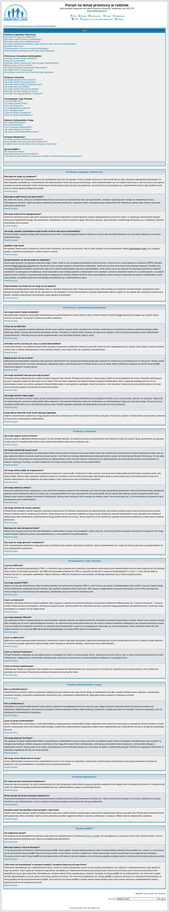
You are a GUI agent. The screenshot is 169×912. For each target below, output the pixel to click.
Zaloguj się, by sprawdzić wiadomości (98, 19)
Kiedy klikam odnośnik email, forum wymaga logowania (29, 72)
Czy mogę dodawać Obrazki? (17, 108)
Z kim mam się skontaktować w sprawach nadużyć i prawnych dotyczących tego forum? (43, 156)
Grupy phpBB (93, 836)
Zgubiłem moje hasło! (13, 46)
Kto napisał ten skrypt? (14, 151)
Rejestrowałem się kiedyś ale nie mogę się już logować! (29, 51)
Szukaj (83, 16)
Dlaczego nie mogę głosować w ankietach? (23, 93)
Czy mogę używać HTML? (16, 103)
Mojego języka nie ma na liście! (18, 65)
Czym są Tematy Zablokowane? (18, 115)
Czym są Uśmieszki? (13, 106)
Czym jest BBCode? (13, 101)
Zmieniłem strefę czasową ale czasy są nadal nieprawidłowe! (31, 63)
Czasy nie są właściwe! (14, 61)
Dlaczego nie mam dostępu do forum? (21, 91)
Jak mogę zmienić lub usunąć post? (20, 82)
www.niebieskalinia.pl (96, 11)
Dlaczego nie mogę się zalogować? (20, 37)
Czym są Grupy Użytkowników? (18, 127)
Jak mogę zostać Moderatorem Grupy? (21, 132)
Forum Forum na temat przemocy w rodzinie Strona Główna (30, 26)
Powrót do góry (11, 191)
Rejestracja (119, 16)
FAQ (74, 16)
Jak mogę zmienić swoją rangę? (18, 70)
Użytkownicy (96, 16)
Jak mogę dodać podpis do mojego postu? (23, 84)
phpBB (79, 908)
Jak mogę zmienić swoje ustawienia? (20, 58)
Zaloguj (120, 19)
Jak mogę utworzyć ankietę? (17, 87)
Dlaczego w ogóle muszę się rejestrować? (23, 39)
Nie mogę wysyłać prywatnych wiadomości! (23, 139)
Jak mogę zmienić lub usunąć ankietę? (21, 89)
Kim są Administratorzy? (15, 122)
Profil (76, 19)
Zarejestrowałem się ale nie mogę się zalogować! (26, 48)
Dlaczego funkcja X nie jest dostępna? (21, 154)
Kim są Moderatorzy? (13, 125)
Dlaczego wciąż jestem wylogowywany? (22, 41)
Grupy (108, 16)
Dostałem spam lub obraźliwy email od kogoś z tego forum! (30, 144)
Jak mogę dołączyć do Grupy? (17, 129)
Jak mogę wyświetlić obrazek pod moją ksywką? (25, 67)
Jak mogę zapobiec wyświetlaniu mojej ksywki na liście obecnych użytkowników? (40, 44)
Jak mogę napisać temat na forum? (19, 80)
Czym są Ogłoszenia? (14, 110)
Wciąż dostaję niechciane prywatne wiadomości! (26, 142)
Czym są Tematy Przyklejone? (17, 113)
